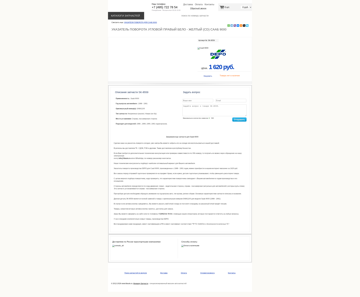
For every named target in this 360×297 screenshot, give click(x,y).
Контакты (209, 4)
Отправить (239, 119)
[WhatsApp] (228, 25)
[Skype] (247, 25)
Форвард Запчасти (140, 284)
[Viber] (235, 25)
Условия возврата (207, 273)
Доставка (188, 4)
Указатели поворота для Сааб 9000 (140, 22)
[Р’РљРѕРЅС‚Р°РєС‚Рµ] (238, 25)
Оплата (199, 4)
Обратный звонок (198, 8)
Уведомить (207, 76)
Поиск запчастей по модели (135, 273)
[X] (244, 25)
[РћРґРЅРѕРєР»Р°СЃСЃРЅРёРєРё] (241, 25)
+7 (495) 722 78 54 (164, 7)
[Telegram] (231, 25)
